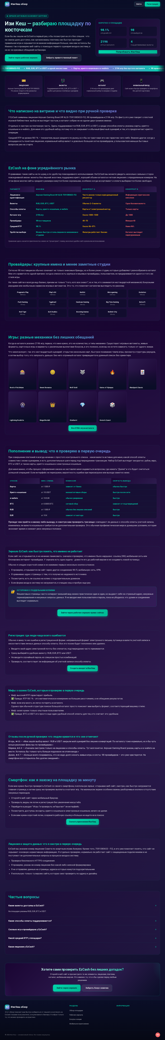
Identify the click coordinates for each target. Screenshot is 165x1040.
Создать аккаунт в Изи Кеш (82, 668)
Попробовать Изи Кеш (128, 52)
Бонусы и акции (75, 1019)
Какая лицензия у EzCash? (21, 947)
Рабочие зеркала (76, 1015)
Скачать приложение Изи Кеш (82, 822)
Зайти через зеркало (67, 988)
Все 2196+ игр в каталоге (82, 428)
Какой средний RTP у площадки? (25, 938)
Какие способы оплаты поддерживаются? (30, 921)
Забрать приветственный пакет (62, 58)
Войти (139, 4)
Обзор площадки (76, 1010)
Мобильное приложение (79, 1024)
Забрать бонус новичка (97, 988)
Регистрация (152, 4)
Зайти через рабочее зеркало (23, 58)
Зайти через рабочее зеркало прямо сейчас (82, 613)
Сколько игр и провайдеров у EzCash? (27, 929)
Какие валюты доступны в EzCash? (26, 905)
